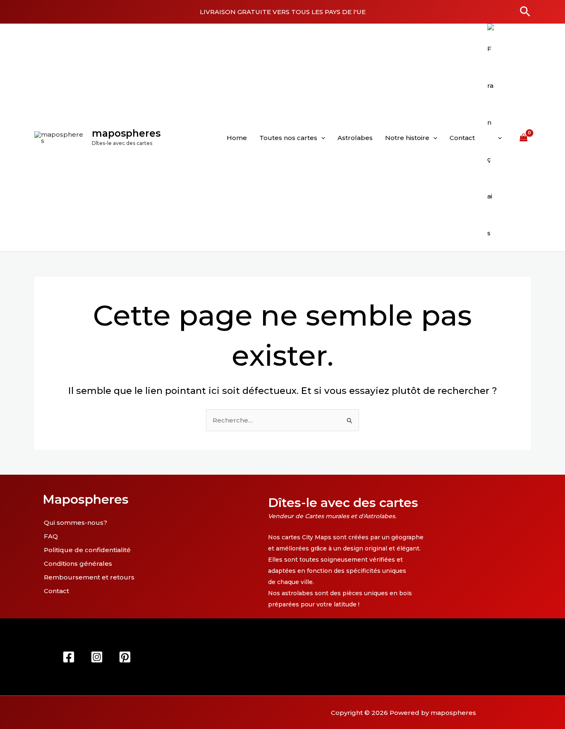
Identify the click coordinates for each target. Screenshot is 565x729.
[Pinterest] (124, 657)
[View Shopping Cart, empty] (523, 137)
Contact (462, 138)
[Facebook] (68, 657)
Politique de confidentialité (87, 550)
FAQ (51, 536)
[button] (525, 12)
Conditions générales (78, 563)
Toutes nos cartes (288, 138)
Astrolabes (355, 138)
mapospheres (126, 133)
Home (237, 138)
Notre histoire (407, 138)
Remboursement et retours (89, 577)
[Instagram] (96, 657)
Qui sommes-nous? (75, 522)
